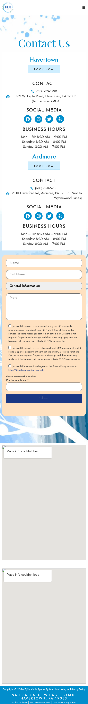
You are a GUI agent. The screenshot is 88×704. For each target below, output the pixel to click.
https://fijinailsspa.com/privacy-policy (26, 370)
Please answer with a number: (21, 377)
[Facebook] (28, 119)
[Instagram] (38, 119)
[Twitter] (49, 119)
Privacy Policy (78, 689)
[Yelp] (60, 119)
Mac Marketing (58, 689)
